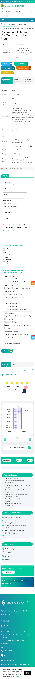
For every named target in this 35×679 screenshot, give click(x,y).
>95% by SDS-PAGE (12, 309)
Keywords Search (6, 11)
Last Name (6, 188)
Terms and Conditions (8, 632)
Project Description (9, 231)
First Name (6, 182)
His (6, 279)
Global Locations (9, 660)
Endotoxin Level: (10, 291)
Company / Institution (10, 206)
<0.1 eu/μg (18, 294)
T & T (8, 316)
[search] (32, 11)
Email (5, 194)
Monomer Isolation (11, 334)
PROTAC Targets (10, 520)
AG (15, 316)
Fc (17, 279)
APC (6, 253)
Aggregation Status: (11, 331)
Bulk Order (7, 68)
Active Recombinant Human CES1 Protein (16, 489)
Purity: (7, 301)
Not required (20, 297)
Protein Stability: (10, 313)
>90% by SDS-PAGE (12, 306)
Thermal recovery (10, 319)
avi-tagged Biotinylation (13, 282)
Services (10, 611)
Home (4, 24)
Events (7, 556)
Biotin (6, 257)
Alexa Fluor (8, 255)
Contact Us (4, 615)
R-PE (6, 250)
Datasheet (6, 460)
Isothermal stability (25, 316)
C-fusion (8, 288)
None (6, 248)
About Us (8, 559)
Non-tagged (26, 288)
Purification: (9, 341)
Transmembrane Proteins (13, 517)
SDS (18, 460)
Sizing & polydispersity (12, 322)
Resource (17, 611)
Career (11, 615)
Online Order (23, 68)
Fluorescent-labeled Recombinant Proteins (16, 526)
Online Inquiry (9, 549)
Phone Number (7, 200)
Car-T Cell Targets (11, 533)
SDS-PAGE (8, 343)
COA (29, 460)
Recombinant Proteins (10, 26)
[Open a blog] (10, 625)
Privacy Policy (18, 676)
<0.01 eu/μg (9, 297)
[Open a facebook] (1, 625)
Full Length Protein (11, 523)
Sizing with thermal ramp (13, 325)
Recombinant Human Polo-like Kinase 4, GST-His (18, 485)
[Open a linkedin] (7, 625)
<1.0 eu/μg (8, 294)
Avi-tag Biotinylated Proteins (14, 530)
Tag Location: (9, 285)
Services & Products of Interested (14, 225)
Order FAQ (8, 552)
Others (7, 261)
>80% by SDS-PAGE (12, 303)
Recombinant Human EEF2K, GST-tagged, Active (16, 503)
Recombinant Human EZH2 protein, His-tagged (18, 498)
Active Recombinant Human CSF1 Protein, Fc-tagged (16, 480)
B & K (26, 325)
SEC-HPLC (18, 343)
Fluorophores (9, 259)
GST (11, 279)
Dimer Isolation (24, 334)
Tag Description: (10, 276)
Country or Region (8, 212)
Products (4, 611)
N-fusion (16, 288)
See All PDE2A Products (16, 447)
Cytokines (8, 536)
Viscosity (8, 328)
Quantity (6, 219)
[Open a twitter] (4, 625)
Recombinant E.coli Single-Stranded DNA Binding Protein (16, 494)
